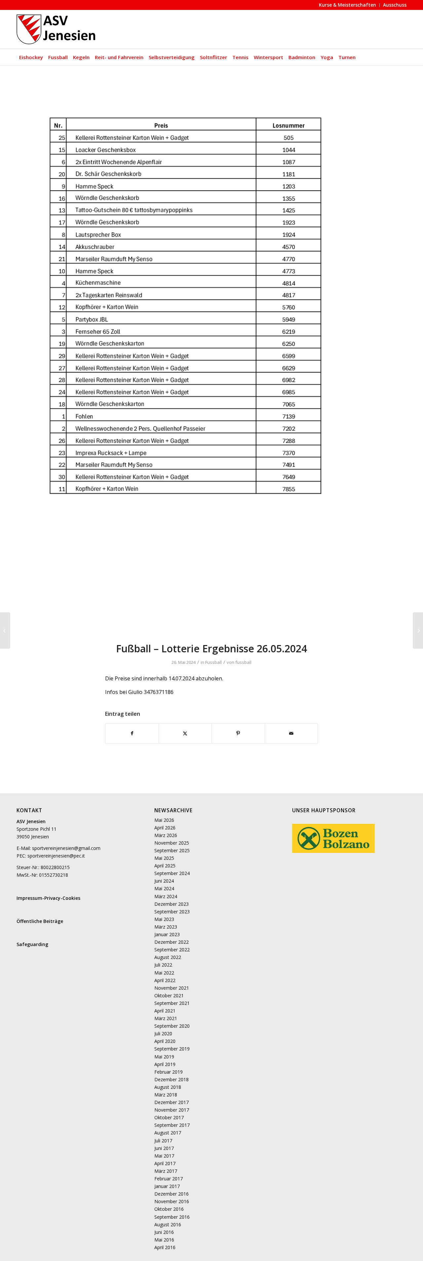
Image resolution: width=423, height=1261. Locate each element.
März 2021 (165, 1018)
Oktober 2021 (169, 995)
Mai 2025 (164, 858)
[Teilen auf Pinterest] (238, 733)
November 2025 (171, 843)
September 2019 (172, 1049)
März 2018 (165, 1094)
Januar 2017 (167, 1186)
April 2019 (164, 1064)
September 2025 (172, 850)
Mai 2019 (164, 1056)
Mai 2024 (164, 888)
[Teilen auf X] (185, 733)
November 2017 (171, 1110)
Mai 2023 (164, 919)
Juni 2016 (164, 1232)
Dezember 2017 (171, 1102)
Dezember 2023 (171, 904)
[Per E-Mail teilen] (291, 733)
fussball (243, 662)
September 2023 (172, 911)
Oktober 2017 (169, 1117)
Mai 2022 (164, 973)
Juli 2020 (163, 1033)
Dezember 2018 (171, 1079)
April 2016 (164, 1247)
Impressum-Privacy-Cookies (48, 898)
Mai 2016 (164, 1240)
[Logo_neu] (57, 29)
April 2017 (164, 1163)
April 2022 (164, 980)
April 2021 (164, 1011)
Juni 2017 (164, 1148)
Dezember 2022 (171, 942)
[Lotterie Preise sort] (211, 358)
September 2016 (172, 1217)
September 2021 (172, 1003)
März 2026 (165, 835)
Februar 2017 (168, 1178)
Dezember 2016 (171, 1194)
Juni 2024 (164, 881)
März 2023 (165, 927)
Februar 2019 (168, 1072)
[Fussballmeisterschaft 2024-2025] (418, 630)
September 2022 (172, 949)
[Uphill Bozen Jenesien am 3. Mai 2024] (5, 630)
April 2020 (164, 1041)
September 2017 (172, 1125)
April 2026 (164, 827)
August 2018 (167, 1087)
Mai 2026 (164, 820)
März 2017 (165, 1171)
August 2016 (167, 1224)
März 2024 (165, 896)
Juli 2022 (163, 965)
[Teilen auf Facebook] (132, 733)
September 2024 (172, 873)
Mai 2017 (164, 1156)
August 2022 (167, 957)
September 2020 (172, 1026)
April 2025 (164, 865)
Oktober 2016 (169, 1209)
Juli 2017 (163, 1140)
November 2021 (171, 988)
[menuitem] (348, 5)
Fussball (213, 662)
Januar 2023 (167, 934)
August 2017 (167, 1132)
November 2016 (171, 1201)
